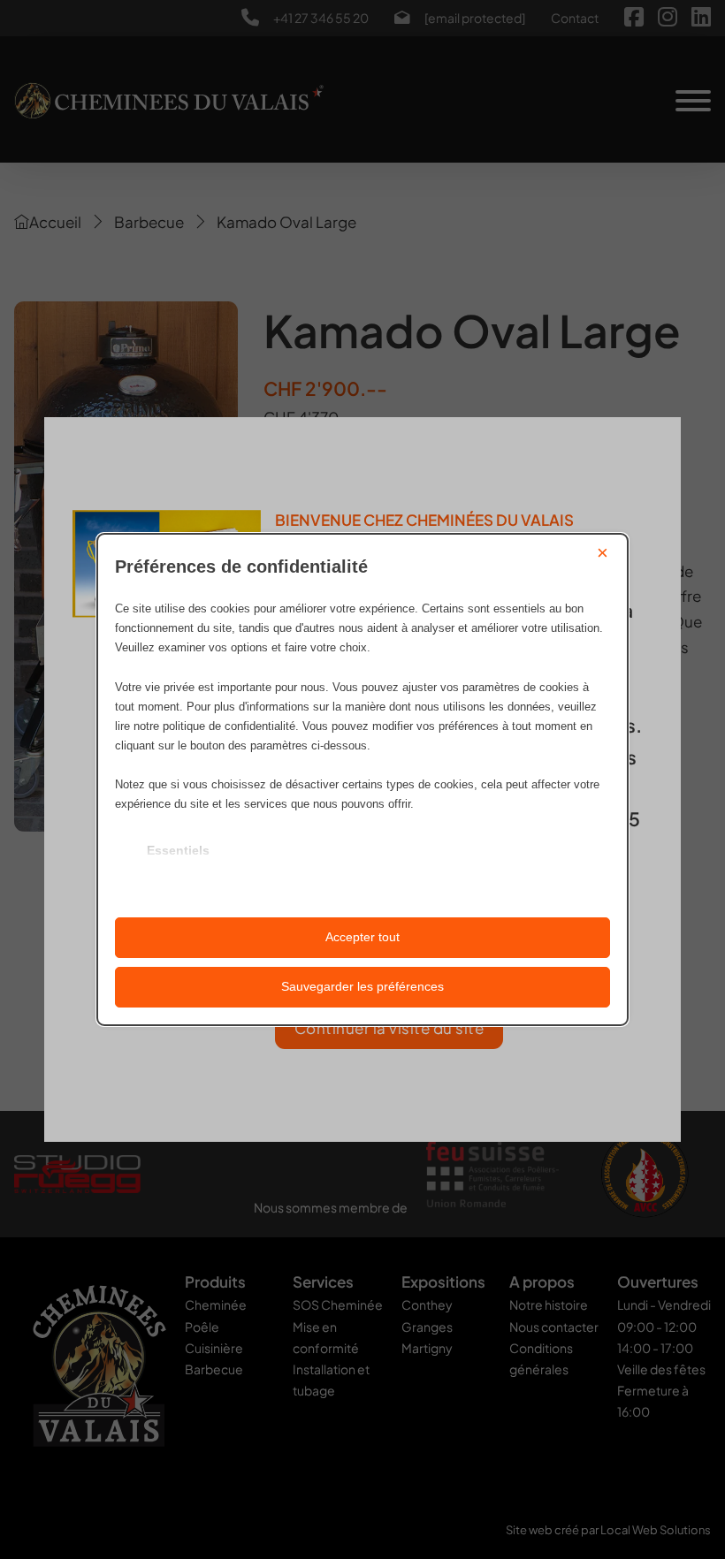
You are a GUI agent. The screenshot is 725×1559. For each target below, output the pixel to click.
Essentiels (178, 850)
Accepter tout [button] (362, 937)
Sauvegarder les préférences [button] (362, 986)
